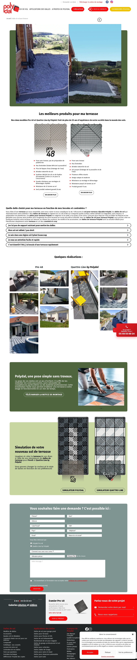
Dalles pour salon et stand (43, 654)
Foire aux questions (10, 654)
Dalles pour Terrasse (41, 636)
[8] (26, 616)
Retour (99, 20)
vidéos (33, 621)
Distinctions (71, 642)
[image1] (54, 316)
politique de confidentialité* (77, 581)
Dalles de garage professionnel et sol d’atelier (47, 646)
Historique (70, 658)
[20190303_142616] (113, 297)
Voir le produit (58, 618)
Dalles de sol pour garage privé (45, 633)
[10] (29, 616)
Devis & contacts (100, 9)
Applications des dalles (39, 9)
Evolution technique (10, 656)
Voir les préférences (125, 652)
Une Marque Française (71, 636)
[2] (16, 616)
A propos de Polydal (61, 9)
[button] (133, 634)
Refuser (108, 652)
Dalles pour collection (41, 649)
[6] (22, 616)
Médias (69, 653)
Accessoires (7, 636)
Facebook (107, 2)
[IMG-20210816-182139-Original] (113, 320)
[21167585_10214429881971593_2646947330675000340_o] (54, 296)
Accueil (9, 18)
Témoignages (71, 656)
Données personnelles (107, 656)
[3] (18, 616)
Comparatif (7, 644)
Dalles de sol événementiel (43, 640)
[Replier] (114, 330)
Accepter (90, 652)
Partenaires (71, 651)
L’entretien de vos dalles (11, 651)
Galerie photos (72, 648)
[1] (14, 616)
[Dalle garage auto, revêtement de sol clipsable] (11, 13)
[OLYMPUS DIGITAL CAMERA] (24, 280)
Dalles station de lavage (42, 651)
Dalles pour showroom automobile (46, 656)
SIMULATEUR (78, 9)
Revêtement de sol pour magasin (45, 643)
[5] (21, 616)
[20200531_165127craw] (84, 294)
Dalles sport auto (40, 659)
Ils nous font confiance (71, 645)
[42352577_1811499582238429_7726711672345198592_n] (24, 304)
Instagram (111, 2)
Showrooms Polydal (121, 9)
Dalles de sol (22, 9)
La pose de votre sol (10, 649)
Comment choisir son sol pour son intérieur (15, 641)
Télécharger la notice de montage (91, 2)
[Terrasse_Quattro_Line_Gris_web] (113, 278)
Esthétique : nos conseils (11, 647)
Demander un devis (69, 2)
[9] (27, 616)
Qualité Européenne (74, 640)
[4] (19, 616)
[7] (24, 616)
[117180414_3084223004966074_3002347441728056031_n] (24, 334)
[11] (30, 616)
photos (22, 621)
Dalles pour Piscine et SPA (43, 638)
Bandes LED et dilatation (11, 638)
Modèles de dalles (9, 633)
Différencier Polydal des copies (14, 659)
